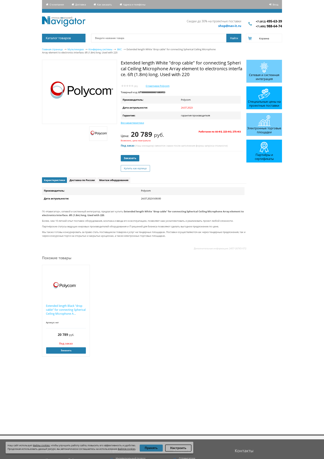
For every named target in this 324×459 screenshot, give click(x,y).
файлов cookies (126, 449)
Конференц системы (100, 49)
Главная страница (52, 49)
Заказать (130, 158)
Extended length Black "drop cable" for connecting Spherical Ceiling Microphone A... (66, 309)
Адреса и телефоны (134, 4)
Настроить (178, 448)
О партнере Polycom (158, 86)
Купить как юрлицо (135, 168)
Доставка (80, 4)
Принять (151, 448)
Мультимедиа (76, 49)
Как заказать (104, 4)
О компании (57, 4)
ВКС (119, 49)
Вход (275, 4)
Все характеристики (132, 122)
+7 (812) (269, 21)
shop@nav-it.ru (229, 26)
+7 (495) (269, 26)
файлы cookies (41, 445)
